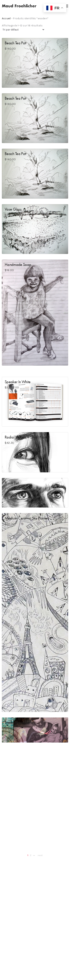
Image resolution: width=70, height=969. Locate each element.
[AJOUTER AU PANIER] (8, 81)
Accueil (6, 18)
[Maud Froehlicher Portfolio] (19, 5)
